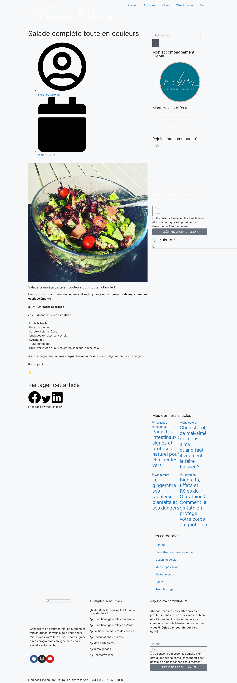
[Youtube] (50, 659)
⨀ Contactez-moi (101, 655)
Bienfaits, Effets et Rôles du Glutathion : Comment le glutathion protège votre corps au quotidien (193, 502)
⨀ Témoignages (100, 649)
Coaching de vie (166, 559)
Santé (159, 582)
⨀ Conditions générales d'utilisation (113, 619)
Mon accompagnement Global (173, 54)
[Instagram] (42, 659)
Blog (203, 5)
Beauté (160, 544)
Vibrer (166, 5)
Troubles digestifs (167, 589)
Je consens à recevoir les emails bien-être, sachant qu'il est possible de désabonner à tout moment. (178, 222)
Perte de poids (165, 574)
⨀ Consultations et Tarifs (106, 637)
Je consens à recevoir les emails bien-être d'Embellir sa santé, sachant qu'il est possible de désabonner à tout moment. (177, 657)
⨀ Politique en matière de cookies (112, 631)
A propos (149, 5)
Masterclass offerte (170, 107)
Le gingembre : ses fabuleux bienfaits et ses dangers (165, 494)
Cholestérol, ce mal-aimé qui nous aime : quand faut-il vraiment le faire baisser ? (193, 447)
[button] (34, 400)
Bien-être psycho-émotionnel (174, 552)
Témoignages (184, 5)
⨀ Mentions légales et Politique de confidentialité (112, 612)
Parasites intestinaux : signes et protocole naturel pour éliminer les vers (165, 448)
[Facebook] (34, 659)
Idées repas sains (167, 567)
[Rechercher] (155, 43)
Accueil (132, 5)
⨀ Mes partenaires (102, 643)
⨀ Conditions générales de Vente (111, 625)
